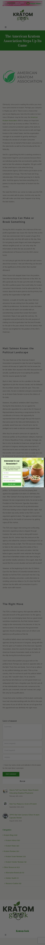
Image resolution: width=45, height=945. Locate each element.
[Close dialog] (42, 459)
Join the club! (11, 484)
